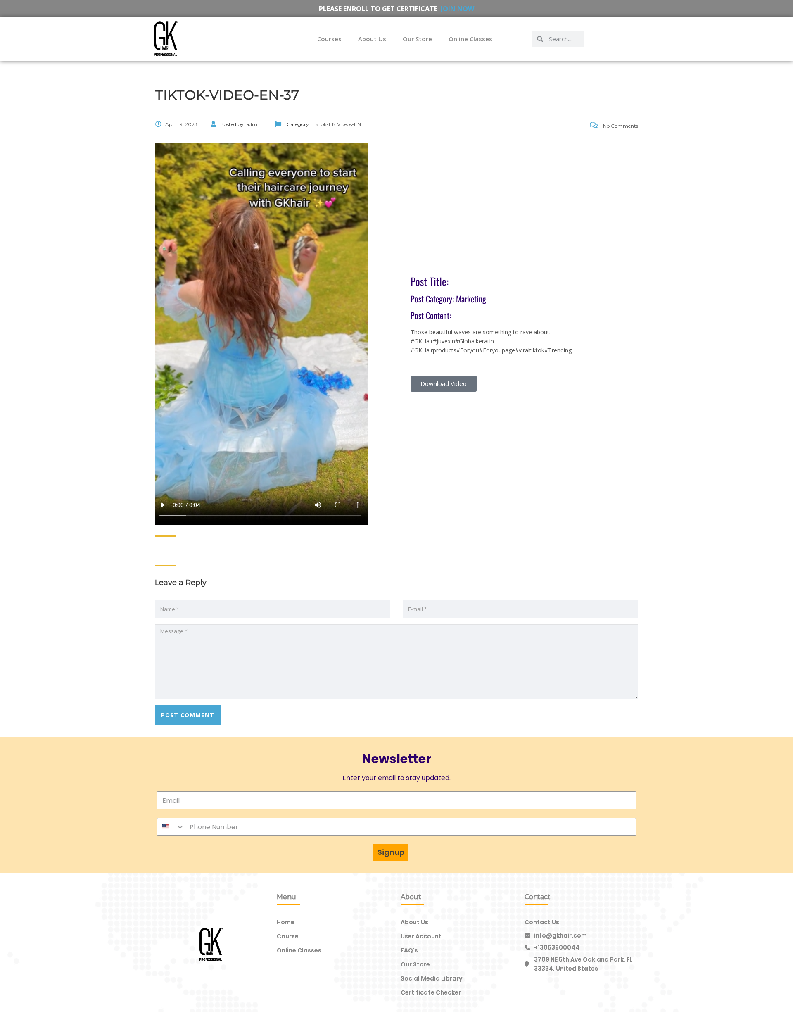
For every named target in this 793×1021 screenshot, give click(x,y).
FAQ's (409, 950)
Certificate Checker (431, 992)
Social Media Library (431, 978)
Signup (391, 852)
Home (285, 922)
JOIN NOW (457, 8)
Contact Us (542, 922)
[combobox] (171, 826)
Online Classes (470, 39)
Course (288, 936)
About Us (372, 39)
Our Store (417, 39)
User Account (421, 936)
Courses (329, 39)
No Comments (620, 126)
